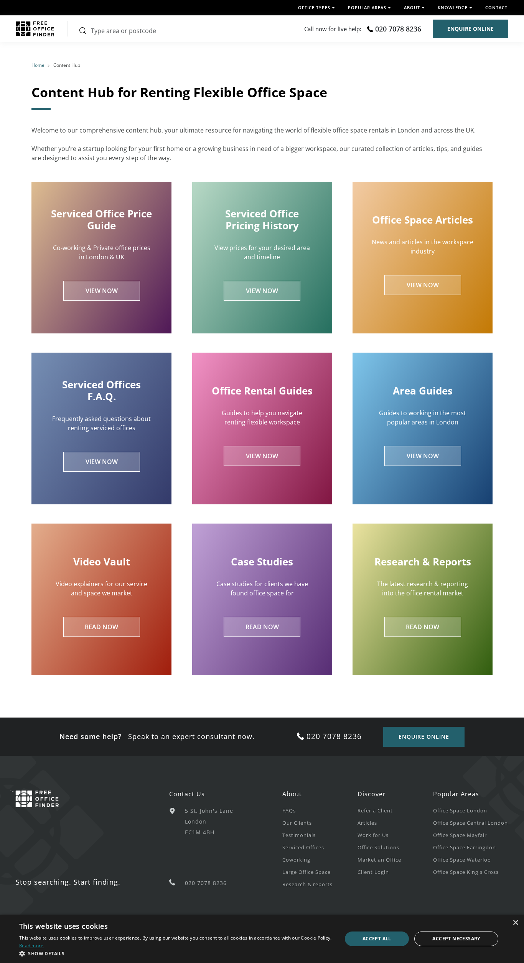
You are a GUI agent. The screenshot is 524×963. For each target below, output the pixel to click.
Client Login (373, 872)
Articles (367, 822)
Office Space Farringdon (464, 847)
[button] (175, 953)
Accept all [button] (377, 938)
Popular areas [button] (367, 7)
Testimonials (299, 835)
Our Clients (297, 822)
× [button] (515, 923)
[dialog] (262, 939)
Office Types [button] (314, 7)
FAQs (289, 810)
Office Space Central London (470, 822)
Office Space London (460, 810)
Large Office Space (306, 872)
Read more (31, 945)
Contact (496, 7)
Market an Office (379, 859)
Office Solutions (378, 847)
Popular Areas (456, 794)
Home (37, 65)
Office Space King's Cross (466, 872)
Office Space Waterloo (462, 859)
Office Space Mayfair (460, 835)
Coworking (296, 859)
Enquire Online (470, 28)
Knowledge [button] (453, 7)
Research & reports (307, 884)
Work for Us (373, 835)
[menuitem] (320, 810)
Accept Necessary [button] (456, 938)
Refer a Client (375, 810)
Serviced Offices (303, 847)
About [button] (412, 7)
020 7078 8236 (398, 28)
